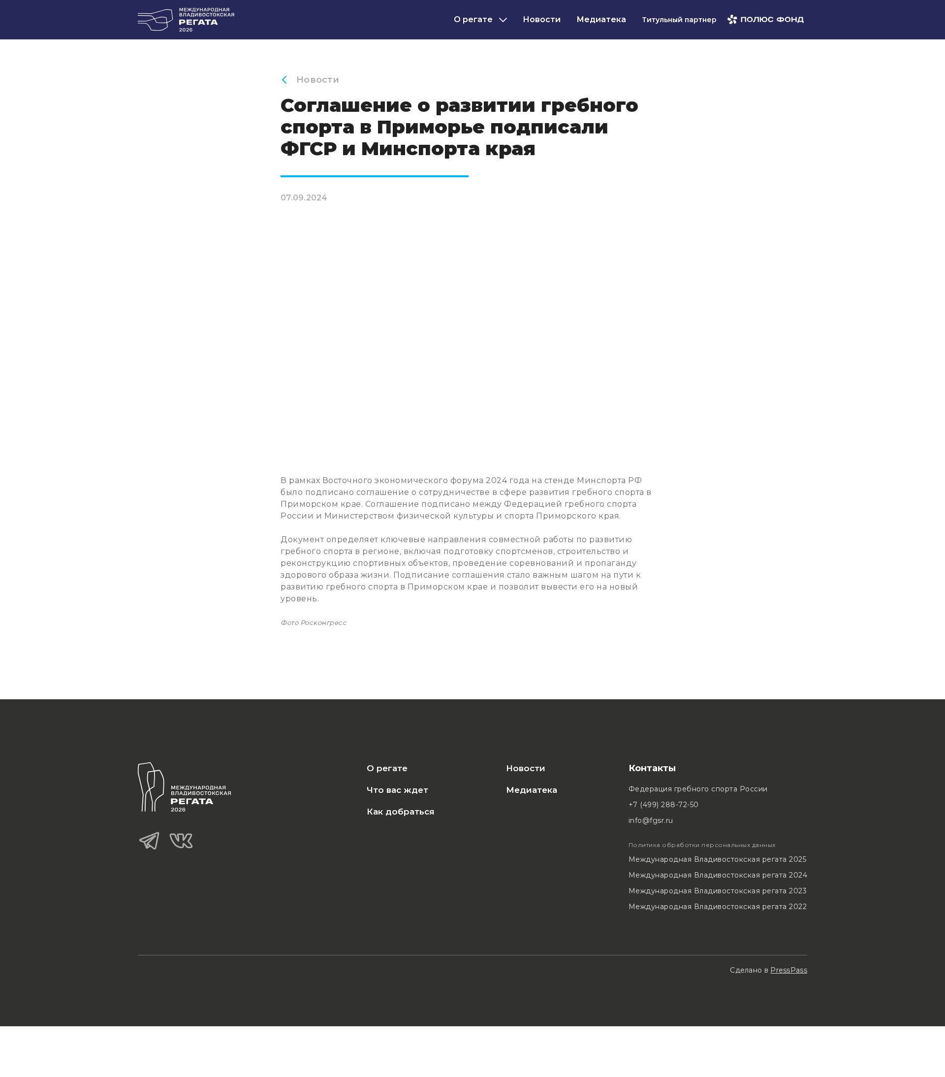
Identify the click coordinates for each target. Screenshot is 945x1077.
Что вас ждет (397, 790)
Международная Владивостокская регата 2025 (718, 859)
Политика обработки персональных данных (702, 845)
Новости (542, 19)
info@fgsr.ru (651, 820)
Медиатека (601, 19)
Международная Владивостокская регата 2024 (718, 875)
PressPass (788, 970)
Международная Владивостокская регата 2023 (718, 890)
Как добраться (401, 811)
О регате (387, 768)
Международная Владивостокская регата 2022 (718, 906)
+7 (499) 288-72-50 (664, 804)
